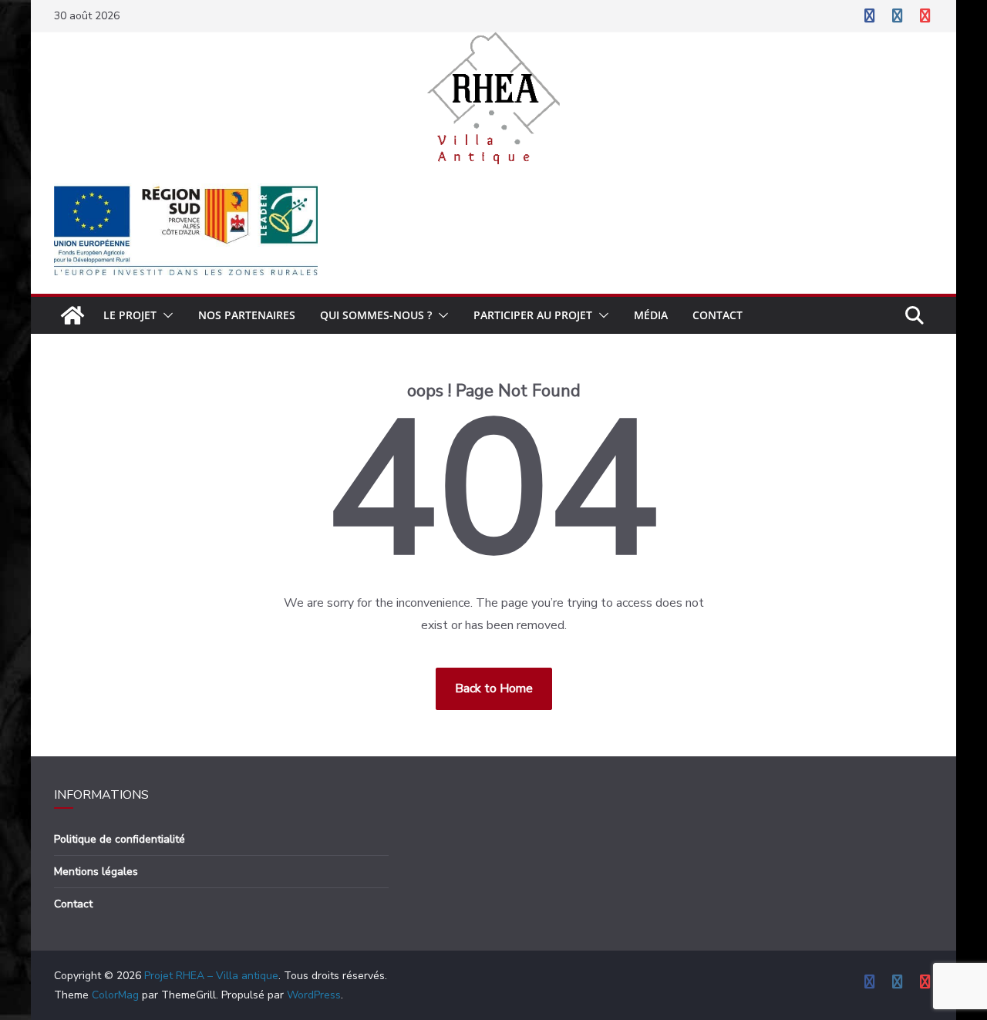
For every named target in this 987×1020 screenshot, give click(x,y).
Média (651, 315)
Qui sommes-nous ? (376, 315)
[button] (165, 315)
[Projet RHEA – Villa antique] (72, 315)
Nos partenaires (246, 315)
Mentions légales (96, 871)
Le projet (130, 315)
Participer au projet (532, 315)
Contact (717, 315)
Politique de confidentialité (119, 839)
